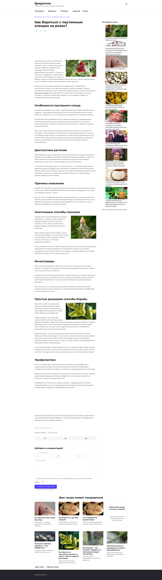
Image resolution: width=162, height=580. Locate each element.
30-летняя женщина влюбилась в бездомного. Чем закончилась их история (116, 145)
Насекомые (39, 11)
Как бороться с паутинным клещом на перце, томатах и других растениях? (69, 555)
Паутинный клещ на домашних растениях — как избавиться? (116, 548)
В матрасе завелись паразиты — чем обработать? (43, 546)
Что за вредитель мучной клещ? (90, 519)
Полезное (64, 11)
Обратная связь (53, 567)
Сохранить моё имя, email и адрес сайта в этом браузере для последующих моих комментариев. (64, 478)
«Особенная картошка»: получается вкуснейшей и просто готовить (114, 107)
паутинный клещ (46, 428)
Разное (85, 11)
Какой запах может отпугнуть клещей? (117, 508)
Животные (52, 11)
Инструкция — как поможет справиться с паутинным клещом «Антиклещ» (92, 551)
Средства (76, 11)
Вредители (43, 3)
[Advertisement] (65, 45)
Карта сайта (39, 567)
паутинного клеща (41, 93)
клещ (37, 428)
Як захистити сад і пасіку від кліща (45, 519)
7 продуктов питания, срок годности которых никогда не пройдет (116, 184)
